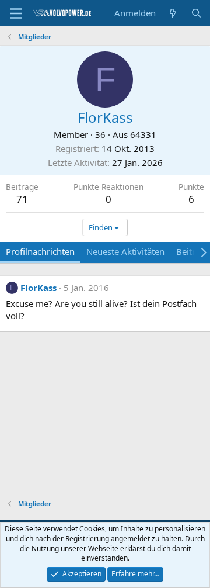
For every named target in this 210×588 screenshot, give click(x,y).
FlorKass (38, 287)
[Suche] (196, 13)
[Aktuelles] (173, 13)
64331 (143, 134)
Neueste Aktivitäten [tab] (125, 251)
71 (22, 199)
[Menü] (16, 13)
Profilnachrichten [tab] (40, 251)
